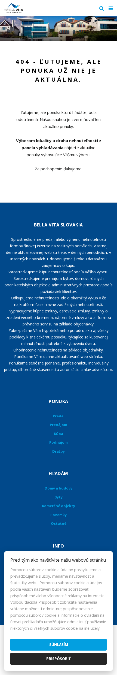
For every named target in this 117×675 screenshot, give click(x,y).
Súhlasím (58, 644)
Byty (58, 497)
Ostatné (58, 523)
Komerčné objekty (58, 505)
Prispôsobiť (58, 658)
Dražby (58, 451)
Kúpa (58, 433)
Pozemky (58, 514)
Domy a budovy (58, 488)
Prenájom (58, 424)
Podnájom (58, 442)
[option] (58, 28)
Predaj (58, 416)
